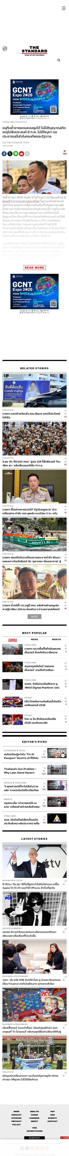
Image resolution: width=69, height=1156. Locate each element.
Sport (28, 697)
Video (34, 1115)
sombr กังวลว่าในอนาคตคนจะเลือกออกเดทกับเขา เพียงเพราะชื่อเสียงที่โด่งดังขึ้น (29, 933)
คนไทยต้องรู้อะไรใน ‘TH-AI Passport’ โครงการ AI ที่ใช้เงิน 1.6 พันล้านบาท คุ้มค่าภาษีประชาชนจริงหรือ (21, 756)
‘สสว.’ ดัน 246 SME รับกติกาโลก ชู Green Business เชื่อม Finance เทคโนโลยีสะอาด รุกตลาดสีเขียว (31, 981)
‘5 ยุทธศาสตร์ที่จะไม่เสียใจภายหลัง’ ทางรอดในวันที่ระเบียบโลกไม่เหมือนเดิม (21, 788)
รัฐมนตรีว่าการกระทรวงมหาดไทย (34, 199)
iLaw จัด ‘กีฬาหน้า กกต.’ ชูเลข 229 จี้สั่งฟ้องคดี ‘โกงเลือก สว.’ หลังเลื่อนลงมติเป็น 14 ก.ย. (31, 463)
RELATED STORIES (34, 368)
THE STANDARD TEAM (18, 142)
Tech (22, 750)
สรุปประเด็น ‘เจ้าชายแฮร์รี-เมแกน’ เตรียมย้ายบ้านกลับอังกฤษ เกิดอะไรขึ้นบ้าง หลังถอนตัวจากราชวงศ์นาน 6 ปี (21, 804)
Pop (52, 1111)
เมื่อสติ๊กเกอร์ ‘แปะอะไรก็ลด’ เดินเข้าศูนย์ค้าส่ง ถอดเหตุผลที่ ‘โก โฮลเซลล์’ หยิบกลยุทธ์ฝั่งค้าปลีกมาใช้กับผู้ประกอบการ (31, 1029)
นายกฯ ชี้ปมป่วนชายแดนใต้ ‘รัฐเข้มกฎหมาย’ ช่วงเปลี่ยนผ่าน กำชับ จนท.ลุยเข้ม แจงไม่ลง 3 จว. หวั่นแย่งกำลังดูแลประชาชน (29, 511)
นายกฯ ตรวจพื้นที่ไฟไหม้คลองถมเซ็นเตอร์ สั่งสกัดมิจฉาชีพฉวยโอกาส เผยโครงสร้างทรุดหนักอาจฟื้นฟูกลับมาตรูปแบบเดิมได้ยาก (42, 650)
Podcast (16, 1115)
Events (52, 1118)
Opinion (16, 1118)
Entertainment (12, 928)
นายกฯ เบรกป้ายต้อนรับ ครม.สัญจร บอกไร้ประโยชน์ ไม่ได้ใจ (31, 415)
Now (52, 1115)
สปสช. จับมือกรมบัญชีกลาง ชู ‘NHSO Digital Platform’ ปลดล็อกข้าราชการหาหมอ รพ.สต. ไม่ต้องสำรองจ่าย (42, 685)
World (8, 782)
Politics (21, 122)
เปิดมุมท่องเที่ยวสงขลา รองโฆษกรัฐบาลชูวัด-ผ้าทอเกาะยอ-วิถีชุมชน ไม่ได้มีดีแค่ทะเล (30, 1077)
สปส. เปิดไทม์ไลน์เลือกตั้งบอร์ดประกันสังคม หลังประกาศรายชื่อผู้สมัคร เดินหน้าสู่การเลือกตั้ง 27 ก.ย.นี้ (22, 821)
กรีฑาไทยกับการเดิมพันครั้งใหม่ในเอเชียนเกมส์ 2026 (42, 703)
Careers (34, 1118)
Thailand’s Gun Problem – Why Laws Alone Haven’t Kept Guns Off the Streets (20, 770)
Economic (10, 750)
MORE (34, 616)
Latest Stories (34, 839)
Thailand (8, 122)
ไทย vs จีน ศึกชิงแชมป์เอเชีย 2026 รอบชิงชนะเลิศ (40, 720)
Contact (52, 1121)
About (34, 1121)
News (16, 1111)
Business (8, 880)
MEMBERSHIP (34, 1138)
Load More (34, 1087)
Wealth (34, 1111)
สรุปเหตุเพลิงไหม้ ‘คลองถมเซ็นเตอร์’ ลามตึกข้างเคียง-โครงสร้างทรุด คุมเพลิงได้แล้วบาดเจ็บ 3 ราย (41, 668)
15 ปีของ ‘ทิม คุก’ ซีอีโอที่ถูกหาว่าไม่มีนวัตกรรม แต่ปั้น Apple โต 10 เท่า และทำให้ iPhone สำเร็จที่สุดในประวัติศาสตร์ (30, 886)
